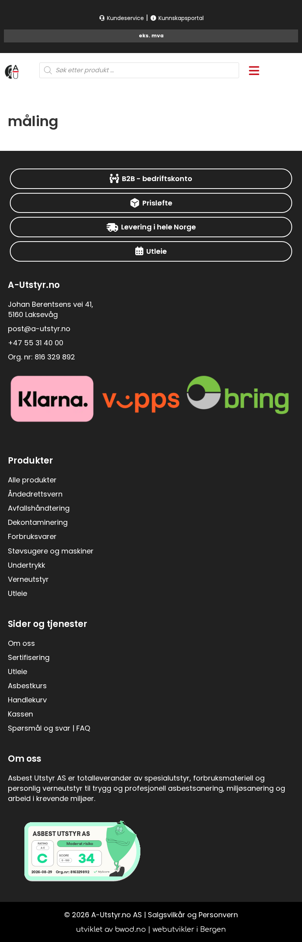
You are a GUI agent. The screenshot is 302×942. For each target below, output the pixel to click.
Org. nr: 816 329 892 (41, 357)
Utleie (17, 593)
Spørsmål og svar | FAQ (49, 728)
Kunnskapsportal (180, 18)
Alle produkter (32, 480)
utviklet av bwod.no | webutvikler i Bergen (151, 929)
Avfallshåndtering (39, 508)
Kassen (20, 714)
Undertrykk (26, 565)
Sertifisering (29, 657)
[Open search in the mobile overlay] (139, 70)
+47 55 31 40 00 (35, 343)
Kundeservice (124, 18)
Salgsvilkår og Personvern (193, 915)
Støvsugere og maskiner (51, 551)
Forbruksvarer (32, 536)
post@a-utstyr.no (39, 329)
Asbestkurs (27, 686)
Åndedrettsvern (35, 494)
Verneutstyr (28, 579)
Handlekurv (27, 700)
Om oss (21, 643)
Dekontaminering (38, 522)
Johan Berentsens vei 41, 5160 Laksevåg (50, 309)
